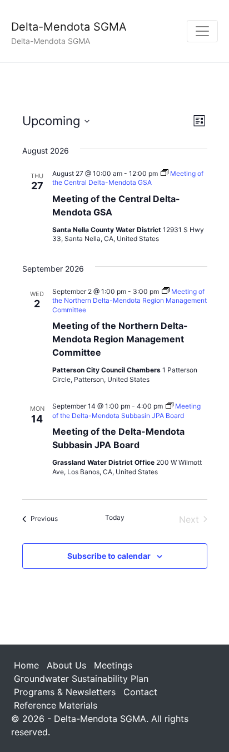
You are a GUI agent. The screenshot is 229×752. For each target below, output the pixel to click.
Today (115, 517)
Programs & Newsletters (65, 691)
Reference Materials (55, 705)
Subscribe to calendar (109, 556)
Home (26, 665)
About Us (66, 665)
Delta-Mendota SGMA (69, 26)
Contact (140, 691)
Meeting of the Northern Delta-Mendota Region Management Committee (120, 339)
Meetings (113, 665)
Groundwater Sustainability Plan (81, 678)
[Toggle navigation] (202, 31)
